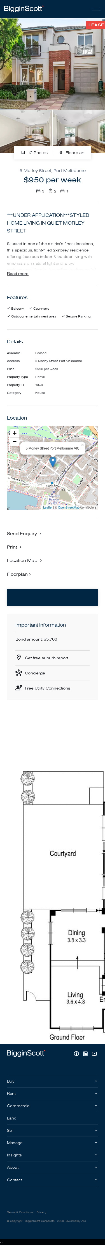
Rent (11, 1093)
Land (12, 1118)
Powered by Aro (75, 1221)
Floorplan (74, 153)
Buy (11, 1081)
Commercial (18, 1106)
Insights (14, 1155)
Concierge (35, 673)
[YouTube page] (94, 1054)
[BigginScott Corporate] (23, 8)
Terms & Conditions (20, 1212)
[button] (15, 547)
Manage (14, 1142)
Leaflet (47, 507)
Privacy (41, 1212)
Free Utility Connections (47, 688)
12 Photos (37, 153)
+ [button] (15, 433)
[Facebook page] (77, 1054)
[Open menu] (95, 9)
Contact (14, 1180)
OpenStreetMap (69, 507)
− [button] (15, 441)
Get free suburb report (46, 658)
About (12, 1167)
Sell (10, 1130)
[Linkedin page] (85, 1054)
